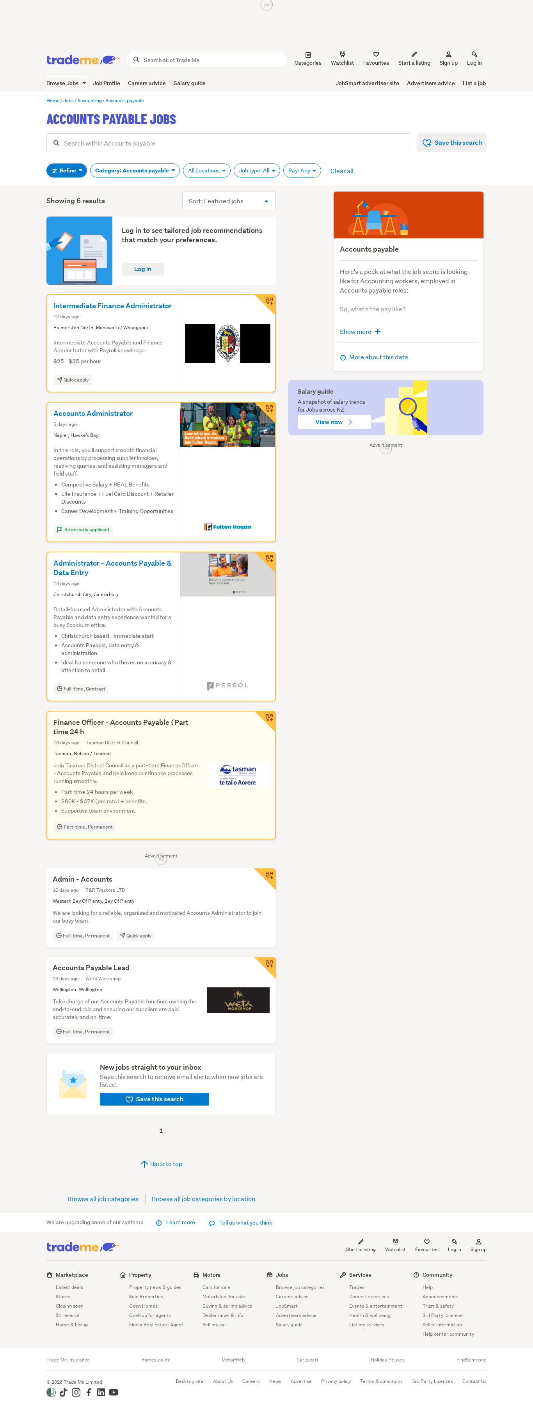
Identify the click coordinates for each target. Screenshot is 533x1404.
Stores (63, 1296)
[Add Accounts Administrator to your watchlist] (265, 413)
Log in (474, 62)
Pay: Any (299, 170)
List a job (474, 83)
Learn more (180, 1222)
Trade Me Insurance (68, 1360)
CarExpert (308, 1360)
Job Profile (106, 83)
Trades (356, 1287)
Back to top (166, 1163)
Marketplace (72, 1274)
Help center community (448, 1334)
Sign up (449, 62)
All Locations (204, 170)
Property (140, 1274)
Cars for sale (216, 1287)
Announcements (440, 1296)
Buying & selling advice (227, 1306)
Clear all (342, 171)
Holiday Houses (388, 1360)
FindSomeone (472, 1360)
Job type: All (254, 170)
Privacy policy (336, 1381)
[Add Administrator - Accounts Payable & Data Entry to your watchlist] (265, 562)
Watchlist (395, 1249)
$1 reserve (67, 1315)
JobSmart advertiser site (367, 83)
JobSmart (287, 1306)
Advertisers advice (431, 83)
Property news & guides (155, 1287)
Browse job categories (300, 1287)
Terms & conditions (381, 1381)
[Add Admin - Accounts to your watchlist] (265, 879)
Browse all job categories (103, 1199)
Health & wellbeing (370, 1315)
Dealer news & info (223, 1315)
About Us (223, 1381)
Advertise (301, 1381)
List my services (366, 1324)
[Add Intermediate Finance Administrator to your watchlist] (265, 305)
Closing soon (70, 1306)
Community (438, 1274)
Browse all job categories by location (203, 1199)
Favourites (427, 1249)
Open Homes (143, 1306)
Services (360, 1274)
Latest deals (69, 1287)
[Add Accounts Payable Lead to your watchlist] (265, 968)
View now (329, 422)
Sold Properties (146, 1296)
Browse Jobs (63, 83)
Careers (251, 1381)
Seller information (442, 1324)
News (275, 1381)
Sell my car (214, 1324)
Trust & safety (438, 1306)
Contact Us (474, 1381)
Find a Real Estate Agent (156, 1324)
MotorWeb (233, 1360)
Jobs (282, 1274)
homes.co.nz (156, 1360)
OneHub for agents (150, 1315)
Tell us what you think (245, 1222)
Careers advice (147, 83)
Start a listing (361, 1249)
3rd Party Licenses (443, 1315)
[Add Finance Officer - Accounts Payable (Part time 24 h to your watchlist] (265, 722)
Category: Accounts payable (132, 170)
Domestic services (369, 1296)
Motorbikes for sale (224, 1296)
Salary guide (190, 83)
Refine (68, 170)
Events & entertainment (375, 1306)
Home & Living (72, 1324)
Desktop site (190, 1381)
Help (428, 1287)
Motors (211, 1274)
